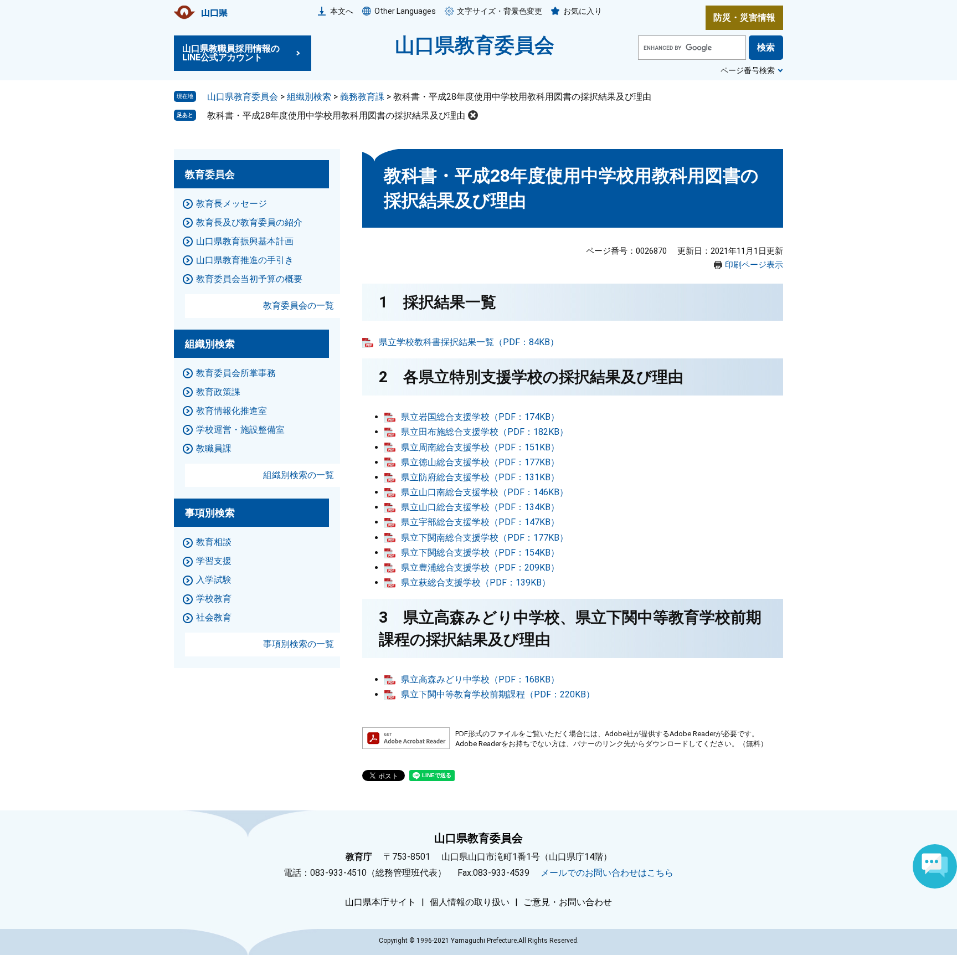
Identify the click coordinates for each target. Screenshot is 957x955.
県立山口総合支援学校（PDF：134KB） (480, 507)
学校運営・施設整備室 (240, 429)
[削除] (473, 115)
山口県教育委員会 (474, 45)
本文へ (341, 11)
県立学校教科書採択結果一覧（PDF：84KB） (469, 342)
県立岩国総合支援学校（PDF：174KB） (480, 417)
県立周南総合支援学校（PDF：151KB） (480, 447)
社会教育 (213, 617)
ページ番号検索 (748, 70)
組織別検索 (309, 96)
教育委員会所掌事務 (236, 373)
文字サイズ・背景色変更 (499, 11)
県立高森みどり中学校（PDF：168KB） (480, 679)
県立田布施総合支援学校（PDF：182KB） (484, 432)
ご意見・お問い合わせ (567, 902)
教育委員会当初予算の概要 (249, 279)
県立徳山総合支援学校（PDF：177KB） (480, 462)
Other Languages (405, 11)
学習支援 (213, 561)
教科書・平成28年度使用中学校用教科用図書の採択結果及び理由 (336, 115)
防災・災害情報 (744, 17)
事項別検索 (210, 512)
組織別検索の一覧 (298, 475)
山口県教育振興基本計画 (245, 241)
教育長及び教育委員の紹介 (249, 222)
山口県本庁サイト (380, 902)
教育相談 (213, 542)
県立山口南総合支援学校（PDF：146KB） (484, 492)
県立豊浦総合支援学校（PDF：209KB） (480, 567)
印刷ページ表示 (754, 265)
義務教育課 (362, 96)
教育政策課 (218, 392)
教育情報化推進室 (231, 410)
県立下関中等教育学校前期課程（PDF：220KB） (498, 694)
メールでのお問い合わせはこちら (607, 872)
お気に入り (582, 11)
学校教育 (213, 598)
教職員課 (213, 448)
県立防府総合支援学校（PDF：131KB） (480, 477)
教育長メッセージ (231, 203)
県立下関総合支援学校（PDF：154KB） (480, 552)
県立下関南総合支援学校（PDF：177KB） (484, 537)
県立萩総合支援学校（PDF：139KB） (475, 582)
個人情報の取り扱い (470, 902)
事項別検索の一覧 (298, 644)
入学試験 (213, 579)
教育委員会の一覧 (298, 305)
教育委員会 (210, 174)
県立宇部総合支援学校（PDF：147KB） (480, 522)
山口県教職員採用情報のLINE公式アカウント (231, 53)
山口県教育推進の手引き (245, 260)
